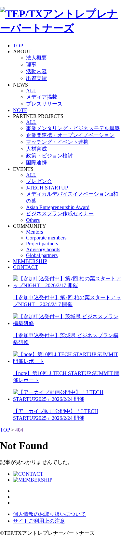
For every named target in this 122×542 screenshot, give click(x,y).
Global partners (42, 255)
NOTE (20, 110)
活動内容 (36, 71)
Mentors (34, 232)
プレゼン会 (39, 181)
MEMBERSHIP (30, 261)
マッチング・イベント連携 (57, 142)
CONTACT (25, 267)
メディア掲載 (41, 97)
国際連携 (36, 162)
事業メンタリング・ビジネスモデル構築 (73, 128)
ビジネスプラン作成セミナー (60, 213)
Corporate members (46, 237)
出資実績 (36, 78)
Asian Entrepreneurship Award (57, 207)
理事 (31, 64)
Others (33, 220)
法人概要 (36, 57)
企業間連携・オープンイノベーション (70, 135)
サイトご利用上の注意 (39, 521)
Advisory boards (43, 249)
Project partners (42, 243)
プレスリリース (44, 104)
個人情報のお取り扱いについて (49, 514)
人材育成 (36, 149)
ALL (31, 90)
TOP (18, 45)
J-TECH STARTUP (47, 187)
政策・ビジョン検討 (49, 155)
